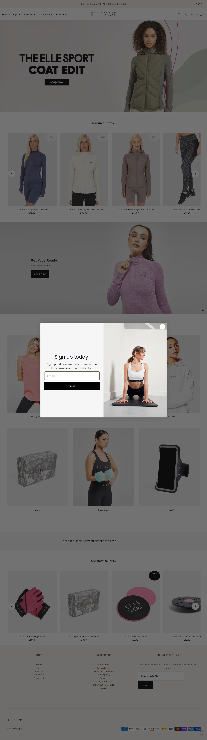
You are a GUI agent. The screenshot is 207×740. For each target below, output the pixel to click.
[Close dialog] (162, 327)
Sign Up (72, 386)
